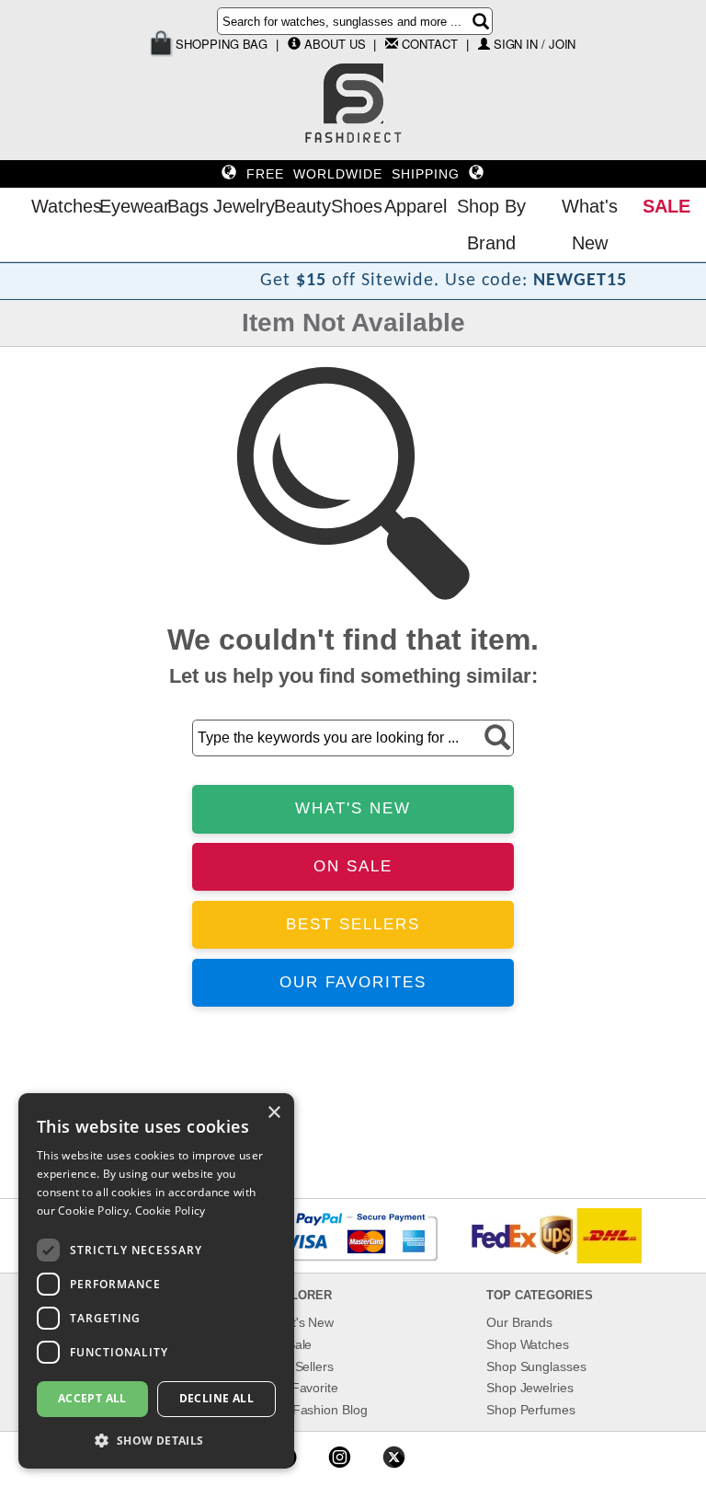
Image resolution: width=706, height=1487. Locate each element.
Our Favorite (302, 1387)
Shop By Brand (491, 224)
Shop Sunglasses (536, 1366)
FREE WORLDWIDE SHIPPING (353, 174)
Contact (429, 43)
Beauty (298, 206)
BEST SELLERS (353, 924)
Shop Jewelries (530, 1387)
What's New (590, 224)
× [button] (273, 1113)
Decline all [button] (216, 1398)
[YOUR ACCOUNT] (294, 43)
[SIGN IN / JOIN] (484, 44)
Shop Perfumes (530, 1409)
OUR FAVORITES (353, 982)
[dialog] (156, 1281)
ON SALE (353, 866)
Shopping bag (220, 43)
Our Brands (519, 1322)
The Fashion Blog (316, 1409)
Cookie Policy (170, 1210)
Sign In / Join (535, 43)
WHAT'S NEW (353, 808)
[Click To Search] (481, 21)
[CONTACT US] (391, 43)
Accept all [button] (92, 1398)
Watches (60, 206)
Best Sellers (300, 1366)
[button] (156, 1439)
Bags (185, 206)
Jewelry (239, 206)
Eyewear (128, 206)
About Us (334, 43)
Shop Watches (527, 1344)
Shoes (353, 206)
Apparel (410, 206)
